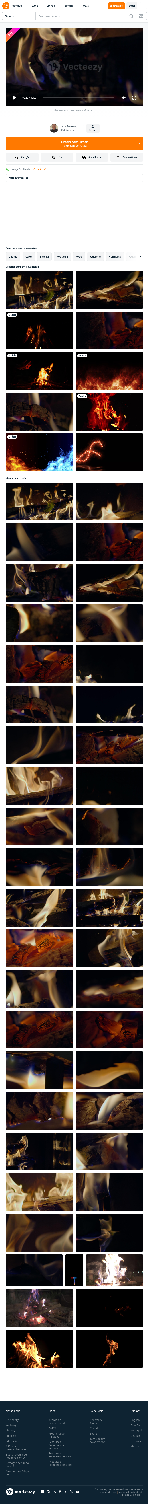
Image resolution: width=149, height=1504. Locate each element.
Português (134, 1429)
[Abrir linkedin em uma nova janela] (54, 1490)
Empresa (11, 1434)
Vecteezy (11, 1423)
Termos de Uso (105, 1490)
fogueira (62, 255)
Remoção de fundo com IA (17, 1463)
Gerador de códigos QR (18, 1471)
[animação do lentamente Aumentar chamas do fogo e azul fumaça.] (74, 1269)
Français (133, 1439)
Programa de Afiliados (56, 1433)
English (132, 1418)
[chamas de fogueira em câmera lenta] (109, 410)
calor (28, 255)
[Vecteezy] (5, 5)
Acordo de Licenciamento (57, 1420)
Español (133, 1423)
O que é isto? (39, 169)
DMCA (51, 1426)
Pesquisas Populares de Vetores (56, 1443)
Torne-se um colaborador (96, 1438)
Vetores (17, 6)
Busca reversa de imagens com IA (16, 1454)
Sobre (92, 1432)
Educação (11, 1439)
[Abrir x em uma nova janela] (71, 1490)
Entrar (131, 5)
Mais (86, 6)
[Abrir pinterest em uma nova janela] (60, 1490)
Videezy (10, 1429)
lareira (44, 255)
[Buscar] (131, 16)
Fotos (34, 6)
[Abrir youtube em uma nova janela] (77, 1490)
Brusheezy (12, 1418)
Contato (93, 1426)
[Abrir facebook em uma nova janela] (42, 1490)
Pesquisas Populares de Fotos (59, 1453)
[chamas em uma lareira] (39, 288)
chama (13, 255)
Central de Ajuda (94, 1420)
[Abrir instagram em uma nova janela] (48, 1490)
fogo (79, 255)
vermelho (115, 255)
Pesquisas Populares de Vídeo (56, 1463)
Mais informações (18, 176)
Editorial (69, 6)
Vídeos (51, 6)
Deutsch (133, 1434)
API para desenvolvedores (16, 1446)
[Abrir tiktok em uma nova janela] (65, 1490)
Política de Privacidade (128, 1490)
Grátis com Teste (74, 143)
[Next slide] (134, 255)
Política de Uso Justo (126, 1493)
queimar (95, 255)
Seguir (92, 130)
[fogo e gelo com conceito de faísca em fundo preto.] (39, 451)
